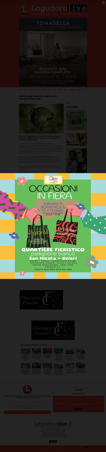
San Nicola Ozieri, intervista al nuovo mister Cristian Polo (80, 371)
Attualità (49, 89)
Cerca (68, 103)
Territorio (31, 89)
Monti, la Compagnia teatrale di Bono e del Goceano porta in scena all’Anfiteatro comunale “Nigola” (58, 372)
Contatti (84, 89)
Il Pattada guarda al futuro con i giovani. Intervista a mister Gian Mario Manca (36, 371)
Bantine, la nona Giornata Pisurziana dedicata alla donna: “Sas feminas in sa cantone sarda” (25, 372)
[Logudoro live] (53, 10)
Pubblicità (58, 448)
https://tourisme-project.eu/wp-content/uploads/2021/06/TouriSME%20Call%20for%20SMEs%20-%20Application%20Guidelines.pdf (40, 181)
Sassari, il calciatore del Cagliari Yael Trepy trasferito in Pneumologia (80, 356)
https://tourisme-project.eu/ (25, 145)
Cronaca (43, 89)
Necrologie (72, 89)
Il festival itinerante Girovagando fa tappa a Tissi (76, 221)
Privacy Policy (44, 273)
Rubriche (65, 89)
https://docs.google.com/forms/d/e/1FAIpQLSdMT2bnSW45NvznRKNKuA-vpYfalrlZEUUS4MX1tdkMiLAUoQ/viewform (34, 171)
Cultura (59, 89)
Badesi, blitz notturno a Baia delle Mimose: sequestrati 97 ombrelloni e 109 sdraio (75, 227)
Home (20, 89)
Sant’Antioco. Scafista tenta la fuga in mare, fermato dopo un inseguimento (75, 232)
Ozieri (25, 89)
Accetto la (42, 273)
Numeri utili (78, 90)
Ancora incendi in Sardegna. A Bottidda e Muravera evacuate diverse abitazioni (75, 211)
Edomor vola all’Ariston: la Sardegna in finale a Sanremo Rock (69, 371)
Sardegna (37, 89)
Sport (54, 89)
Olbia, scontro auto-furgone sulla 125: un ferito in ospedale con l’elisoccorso (76, 216)
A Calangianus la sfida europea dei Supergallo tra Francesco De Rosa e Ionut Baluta (47, 372)
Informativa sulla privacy (42, 271)
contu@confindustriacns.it (25, 200)
